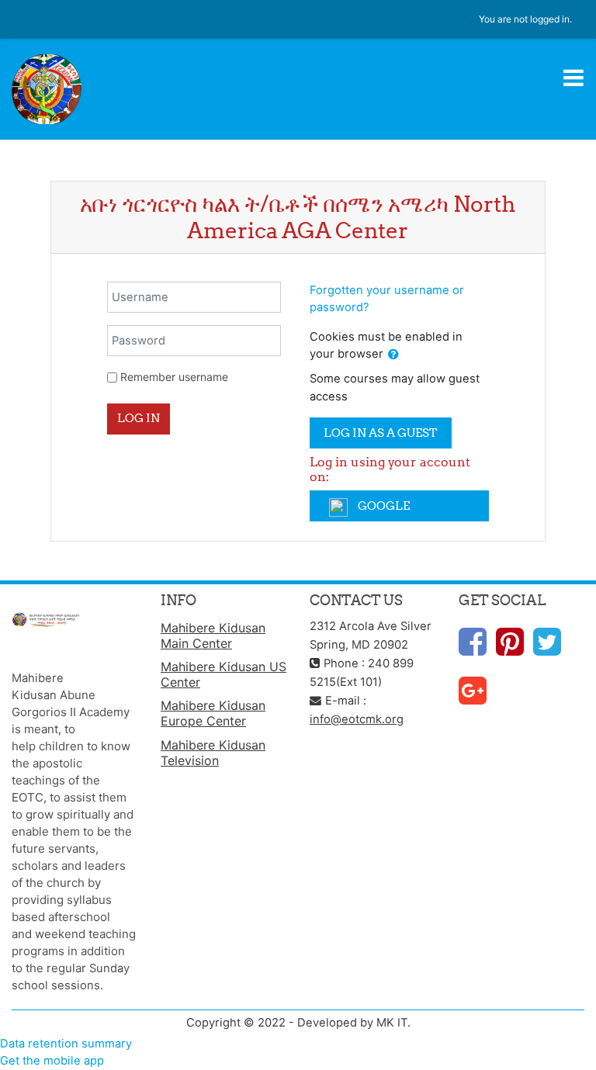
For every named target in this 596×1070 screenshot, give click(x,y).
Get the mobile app (52, 1061)
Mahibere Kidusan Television (213, 752)
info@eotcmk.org (357, 719)
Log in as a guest (381, 432)
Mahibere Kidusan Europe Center (213, 713)
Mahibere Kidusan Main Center (213, 635)
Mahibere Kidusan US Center (223, 674)
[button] (393, 354)
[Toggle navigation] (573, 77)
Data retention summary (66, 1044)
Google (382, 505)
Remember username (174, 376)
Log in (138, 417)
